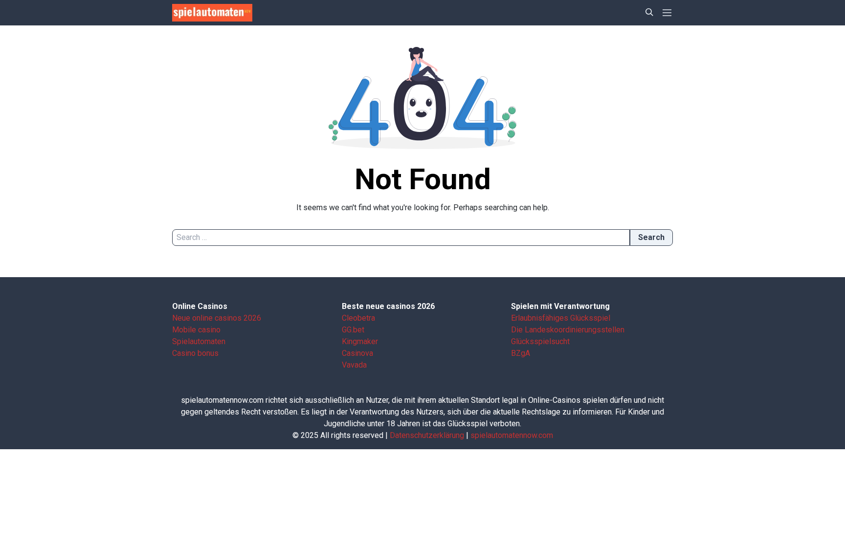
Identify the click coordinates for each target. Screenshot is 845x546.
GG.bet (353, 329)
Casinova (357, 353)
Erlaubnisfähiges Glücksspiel (560, 318)
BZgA (520, 353)
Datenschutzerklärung (427, 435)
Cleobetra (358, 318)
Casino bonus (195, 353)
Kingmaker (360, 341)
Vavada (354, 365)
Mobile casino (196, 329)
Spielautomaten (198, 341)
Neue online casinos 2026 (216, 318)
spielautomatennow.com (511, 435)
